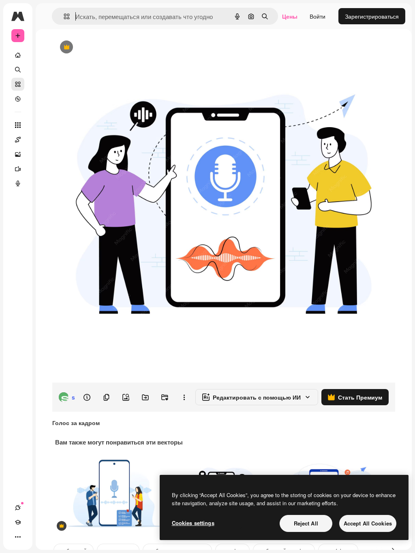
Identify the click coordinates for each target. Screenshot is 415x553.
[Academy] (17, 522)
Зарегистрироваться (372, 16)
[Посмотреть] (17, 98)
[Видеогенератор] (17, 168)
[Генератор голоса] (17, 183)
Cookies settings (193, 523)
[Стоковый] (17, 84)
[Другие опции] (184, 397)
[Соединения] (17, 507)
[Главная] (17, 55)
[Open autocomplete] (63, 16)
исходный (106, 47)
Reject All (306, 523)
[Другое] (17, 536)
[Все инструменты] (17, 125)
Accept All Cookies (368, 523)
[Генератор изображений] (17, 154)
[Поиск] (17, 69)
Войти (317, 16)
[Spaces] (17, 139)
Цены (289, 16)
